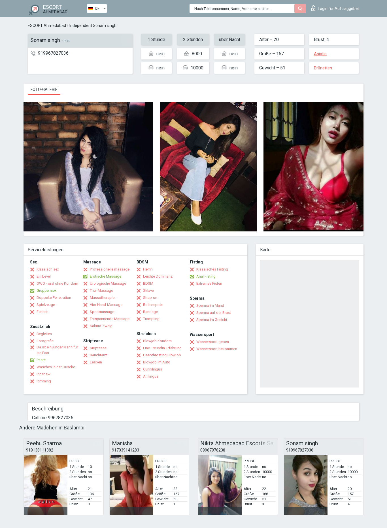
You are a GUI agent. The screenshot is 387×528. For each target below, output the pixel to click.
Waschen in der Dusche (56, 367)
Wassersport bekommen (216, 349)
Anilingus (150, 376)
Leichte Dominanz (158, 276)
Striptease (98, 348)
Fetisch (42, 312)
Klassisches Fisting (212, 269)
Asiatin (320, 53)
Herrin (148, 269)
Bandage (150, 312)
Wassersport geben (212, 342)
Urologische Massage (108, 283)
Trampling (151, 319)
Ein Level (44, 276)
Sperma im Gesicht (211, 320)
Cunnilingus (152, 369)
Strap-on (150, 297)
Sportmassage (102, 312)
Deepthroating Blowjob (162, 355)
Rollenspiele (153, 305)
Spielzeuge (46, 305)
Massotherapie (102, 297)
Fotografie (45, 341)
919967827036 (53, 53)
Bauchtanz (98, 355)
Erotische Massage (105, 276)
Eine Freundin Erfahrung (162, 348)
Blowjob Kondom (157, 341)
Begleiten (44, 334)
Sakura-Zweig (101, 326)
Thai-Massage (101, 290)
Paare (41, 360)
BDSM (148, 283)
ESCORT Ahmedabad (47, 25)
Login (338, 8)
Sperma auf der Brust (213, 312)
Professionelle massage (109, 269)
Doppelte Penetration (54, 297)
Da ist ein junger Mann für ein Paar (57, 350)
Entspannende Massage (109, 319)
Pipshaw (43, 374)
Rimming (44, 381)
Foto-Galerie (44, 89)
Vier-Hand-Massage (106, 305)
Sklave (148, 290)
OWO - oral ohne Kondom (57, 283)
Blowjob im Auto (156, 362)
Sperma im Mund (210, 305)
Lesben (96, 362)
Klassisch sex (48, 269)
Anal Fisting (206, 276)
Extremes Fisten (209, 283)
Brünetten (323, 68)
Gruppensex (46, 290)
